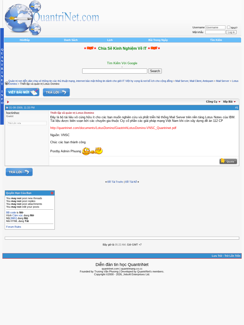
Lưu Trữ (217, 255)
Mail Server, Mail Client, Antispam (194, 80)
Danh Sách (71, 40)
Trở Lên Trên (232, 255)
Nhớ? (234, 27)
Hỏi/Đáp (25, 40)
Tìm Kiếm (216, 40)
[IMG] (13, 218)
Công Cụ (211, 101)
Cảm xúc (17, 215)
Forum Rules (13, 226)
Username (199, 27)
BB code (11, 212)
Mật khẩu (198, 32)
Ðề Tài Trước (115, 181)
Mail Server (222, 80)
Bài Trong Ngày (158, 40)
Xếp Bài (228, 101)
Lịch (110, 40)
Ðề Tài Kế (131, 181)
